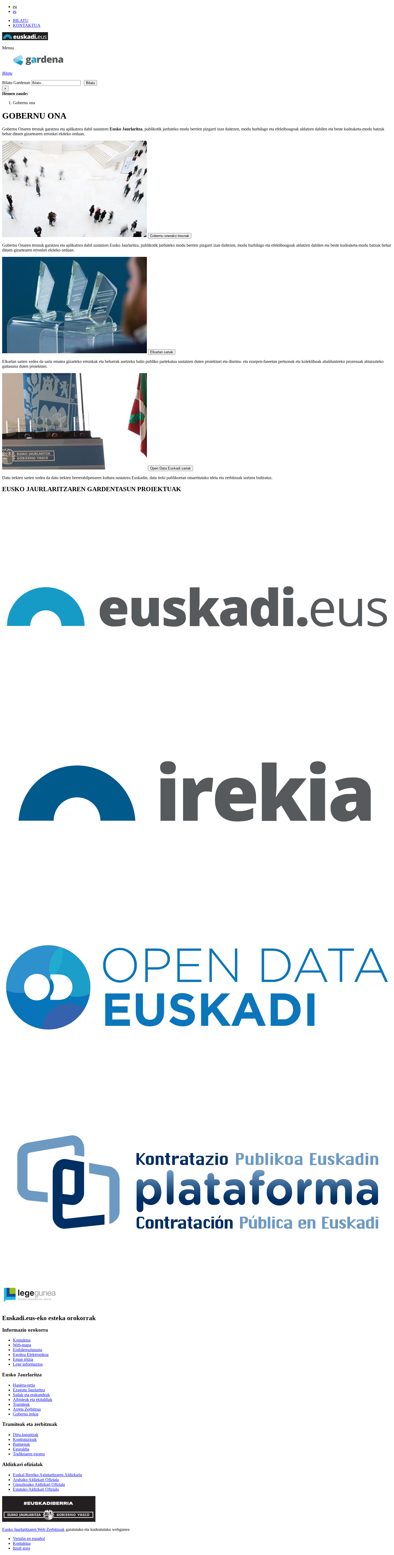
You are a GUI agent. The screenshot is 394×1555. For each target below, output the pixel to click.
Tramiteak (21, 1404)
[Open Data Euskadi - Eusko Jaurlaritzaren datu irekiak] (197, 1083)
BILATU (20, 20)
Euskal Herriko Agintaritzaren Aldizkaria (47, 1475)
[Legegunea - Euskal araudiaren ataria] (29, 1306)
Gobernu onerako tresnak (169, 236)
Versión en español (29, 1538)
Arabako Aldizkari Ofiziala (36, 1479)
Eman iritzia (23, 1359)
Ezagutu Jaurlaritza (29, 1390)
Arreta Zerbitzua (27, 1409)
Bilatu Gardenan (16, 82)
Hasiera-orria (24, 1385)
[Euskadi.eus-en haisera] (25, 38)
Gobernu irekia (25, 1414)
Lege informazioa (28, 1364)
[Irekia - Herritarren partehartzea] (197, 887)
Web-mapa (22, 1345)
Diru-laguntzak (25, 1434)
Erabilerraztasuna (27, 1349)
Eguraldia (21, 1449)
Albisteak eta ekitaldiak (32, 1399)
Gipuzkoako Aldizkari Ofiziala (39, 1484)
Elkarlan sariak (161, 352)
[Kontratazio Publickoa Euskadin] (197, 1278)
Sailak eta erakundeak (31, 1394)
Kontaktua (22, 1340)
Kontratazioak (25, 1439)
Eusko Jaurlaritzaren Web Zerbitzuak (33, 1529)
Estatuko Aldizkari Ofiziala (36, 1489)
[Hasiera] (38, 64)
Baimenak (21, 1444)
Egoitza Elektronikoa (31, 1354)
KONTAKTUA (26, 25)
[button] (8, 48)
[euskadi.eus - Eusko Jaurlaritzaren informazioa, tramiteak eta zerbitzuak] (197, 691)
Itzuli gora (21, 1548)
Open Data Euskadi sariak (170, 468)
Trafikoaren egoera (29, 1454)
